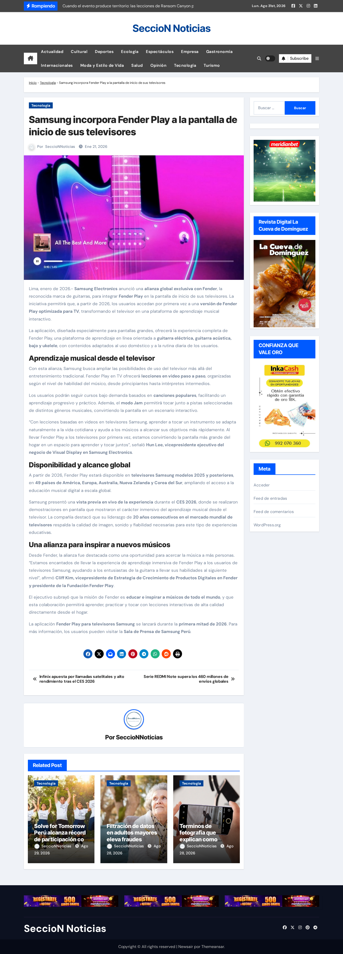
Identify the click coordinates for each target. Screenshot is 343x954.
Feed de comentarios (274, 511)
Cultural (79, 51)
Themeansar (212, 946)
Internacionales (57, 65)
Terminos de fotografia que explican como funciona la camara (204, 836)
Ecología (129, 51)
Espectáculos (160, 51)
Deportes (104, 51)
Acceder (262, 485)
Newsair (185, 946)
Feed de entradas (270, 498)
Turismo (212, 65)
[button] (317, 58)
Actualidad (52, 51)
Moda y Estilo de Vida (102, 65)
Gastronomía (219, 51)
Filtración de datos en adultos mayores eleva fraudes (132, 833)
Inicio (33, 83)
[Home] (30, 58)
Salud (137, 65)
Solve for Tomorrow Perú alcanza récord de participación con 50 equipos (60, 836)
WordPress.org (267, 525)
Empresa (190, 51)
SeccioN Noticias (172, 28)
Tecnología (185, 65)
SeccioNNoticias (60, 146)
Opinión (158, 65)
